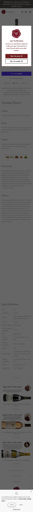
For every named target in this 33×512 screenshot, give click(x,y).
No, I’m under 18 (16, 61)
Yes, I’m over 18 (16, 56)
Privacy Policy (22, 499)
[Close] (31, 491)
